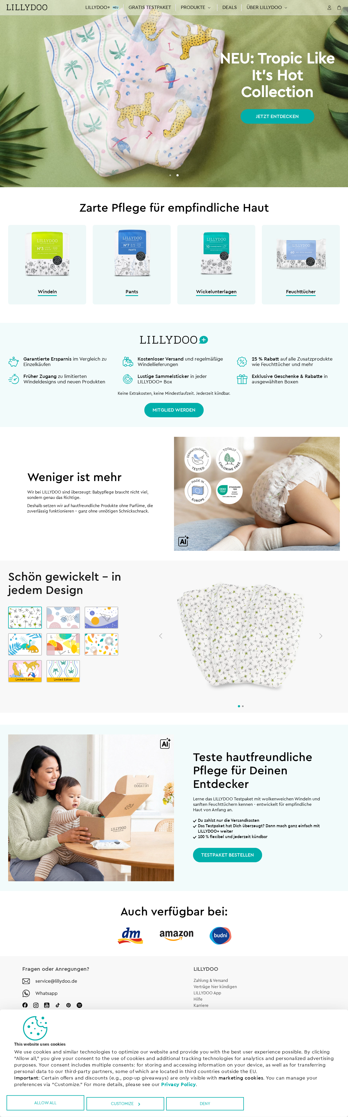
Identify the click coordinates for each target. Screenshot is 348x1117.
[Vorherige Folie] (160, 636)
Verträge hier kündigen (215, 987)
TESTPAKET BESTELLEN (227, 854)
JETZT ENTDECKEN (277, 116)
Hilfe (198, 999)
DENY (205, 1104)
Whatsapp (46, 993)
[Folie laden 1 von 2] (170, 175)
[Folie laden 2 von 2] (177, 175)
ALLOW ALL (45, 1103)
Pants (132, 291)
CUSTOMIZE (122, 1104)
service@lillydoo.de (56, 981)
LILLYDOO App (207, 993)
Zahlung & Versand (211, 981)
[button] (197, 7)
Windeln (47, 291)
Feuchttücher (301, 291)
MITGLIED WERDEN (174, 410)
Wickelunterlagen (216, 291)
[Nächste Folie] (321, 636)
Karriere (201, 1006)
